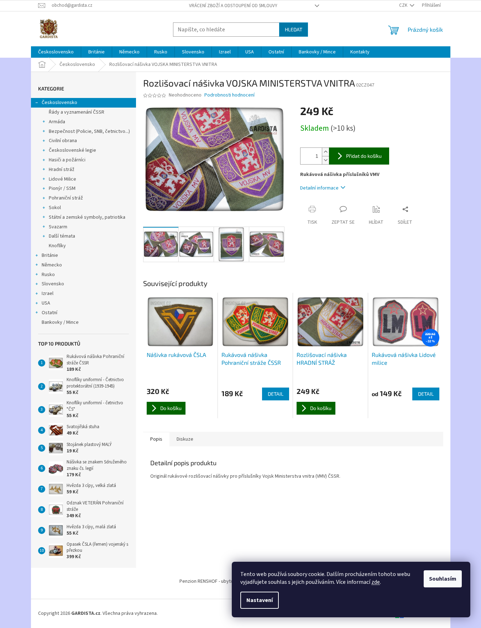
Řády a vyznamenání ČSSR (76, 112)
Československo (59, 102)
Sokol (55, 207)
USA (46, 303)
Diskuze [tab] (185, 439)
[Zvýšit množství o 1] (325, 152)
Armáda (57, 121)
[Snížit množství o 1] (325, 160)
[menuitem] (56, 52)
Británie (50, 255)
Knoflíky (57, 245)
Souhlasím (442, 579)
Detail (275, 394)
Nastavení (259, 600)
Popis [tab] (156, 439)
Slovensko (53, 283)
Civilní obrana (63, 140)
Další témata (62, 236)
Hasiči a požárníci (67, 160)
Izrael (47, 293)
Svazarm (58, 226)
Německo (52, 265)
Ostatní (49, 312)
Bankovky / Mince (60, 322)
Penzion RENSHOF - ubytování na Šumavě (222, 581)
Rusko (48, 274)
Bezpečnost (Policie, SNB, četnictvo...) (89, 131)
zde (375, 582)
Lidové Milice (62, 179)
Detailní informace (319, 188)
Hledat (293, 29)
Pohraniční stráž (66, 198)
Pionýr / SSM (62, 188)
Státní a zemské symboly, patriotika (87, 217)
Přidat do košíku (364, 156)
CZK (403, 5)
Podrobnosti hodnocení (229, 95)
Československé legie (72, 150)
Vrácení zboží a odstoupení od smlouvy (233, 5)
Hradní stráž (61, 169)
